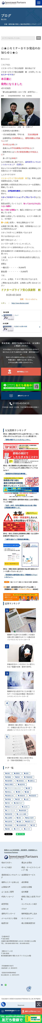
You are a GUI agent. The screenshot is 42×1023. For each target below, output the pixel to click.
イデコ (18, 829)
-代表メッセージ (7, 897)
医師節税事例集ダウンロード (12, 1011)
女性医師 (9, 825)
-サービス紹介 (6, 867)
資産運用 (9, 781)
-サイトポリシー (27, 918)
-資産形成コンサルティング (11, 876)
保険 (8, 829)
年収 (8, 803)
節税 (8, 773)
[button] (39, 3)
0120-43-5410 (21, 403)
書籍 (27, 792)
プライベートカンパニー (14, 788)
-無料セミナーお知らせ (10, 882)
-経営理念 (5, 904)
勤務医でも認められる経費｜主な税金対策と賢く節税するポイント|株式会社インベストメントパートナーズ (21, 637)
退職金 (9, 799)
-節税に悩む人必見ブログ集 (30, 898)
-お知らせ (5, 909)
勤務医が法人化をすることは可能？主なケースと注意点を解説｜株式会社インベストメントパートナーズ (21, 693)
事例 (19, 792)
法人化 (25, 807)
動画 (18, 777)
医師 (27, 773)
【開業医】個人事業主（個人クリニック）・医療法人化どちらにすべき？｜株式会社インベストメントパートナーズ (21, 727)
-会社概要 (24, 892)
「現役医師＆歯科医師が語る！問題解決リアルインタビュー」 (20, 576)
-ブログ (24, 909)
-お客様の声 (5, 887)
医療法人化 (10, 795)
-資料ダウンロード (8, 914)
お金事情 (9, 818)
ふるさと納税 (22, 814)
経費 (28, 788)
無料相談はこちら (22, 371)
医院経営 (33, 795)
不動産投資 (29, 777)
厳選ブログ (30, 821)
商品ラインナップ (12, 807)
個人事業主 (10, 784)
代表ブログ (19, 803)
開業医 (18, 773)
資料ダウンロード (23, 396)
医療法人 (32, 781)
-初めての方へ (6, 863)
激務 (19, 821)
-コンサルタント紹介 (29, 904)
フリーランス (11, 810)
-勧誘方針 (5, 923)
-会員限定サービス (28, 875)
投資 (18, 799)
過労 (19, 818)
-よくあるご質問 (7, 892)
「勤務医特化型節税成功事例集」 (15, 474)
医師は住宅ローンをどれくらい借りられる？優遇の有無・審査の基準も (21, 665)
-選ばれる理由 (26, 863)
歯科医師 (23, 810)
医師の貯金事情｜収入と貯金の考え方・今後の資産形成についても (20, 759)
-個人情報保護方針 (28, 923)
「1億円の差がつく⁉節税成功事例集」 (17, 539)
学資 (33, 825)
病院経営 (22, 795)
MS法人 (9, 792)
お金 (27, 799)
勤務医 (9, 777)
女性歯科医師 (22, 825)
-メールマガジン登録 (9, 918)
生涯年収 (9, 821)
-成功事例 (24, 882)
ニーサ (28, 829)
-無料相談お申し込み (29, 914)
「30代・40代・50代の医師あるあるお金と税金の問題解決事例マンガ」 (20, 506)
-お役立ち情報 (26, 887)
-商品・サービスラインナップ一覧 (30, 868)
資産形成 (21, 781)
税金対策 (9, 814)
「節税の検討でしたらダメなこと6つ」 (17, 440)
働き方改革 (30, 818)
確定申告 (22, 784)
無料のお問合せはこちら (32, 1011)
